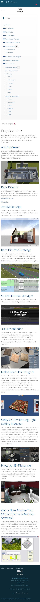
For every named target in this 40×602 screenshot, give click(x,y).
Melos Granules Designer (17, 372)
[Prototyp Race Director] (20, 278)
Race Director (10, 187)
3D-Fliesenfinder (12, 329)
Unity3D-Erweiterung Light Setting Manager (18, 422)
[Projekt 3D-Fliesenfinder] (20, 357)
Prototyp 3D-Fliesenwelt (16, 465)
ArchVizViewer (10, 147)
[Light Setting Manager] (20, 454)
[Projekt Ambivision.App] (20, 232)
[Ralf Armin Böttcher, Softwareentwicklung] (20, 10)
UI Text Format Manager (17, 296)
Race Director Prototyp (16, 250)
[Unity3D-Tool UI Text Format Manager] (20, 315)
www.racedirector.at (7, 198)
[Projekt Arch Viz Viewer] (20, 172)
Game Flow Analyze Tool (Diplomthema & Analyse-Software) (17, 514)
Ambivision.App (11, 207)
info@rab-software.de (10, 2)
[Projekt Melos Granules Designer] (20, 405)
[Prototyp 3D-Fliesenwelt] (20, 492)
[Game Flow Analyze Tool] (20, 549)
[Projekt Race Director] (20, 202)
